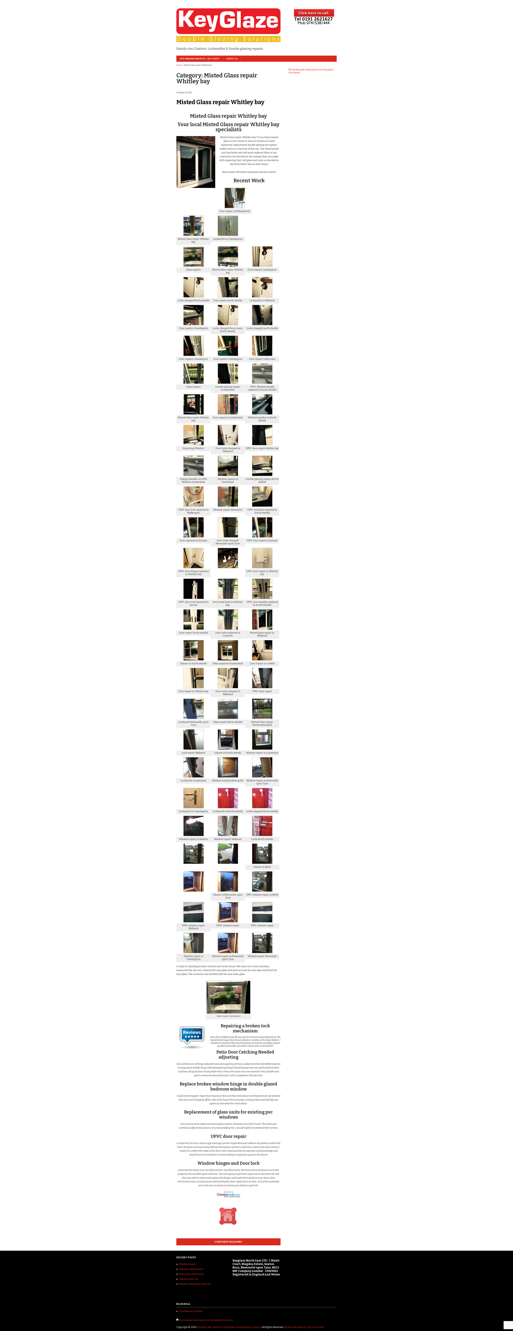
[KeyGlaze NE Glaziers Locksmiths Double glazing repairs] (228, 38)
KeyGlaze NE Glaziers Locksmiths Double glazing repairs (229, 1327)
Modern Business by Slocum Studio (304, 1327)
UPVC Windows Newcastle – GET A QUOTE (199, 59)
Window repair (187, 1264)
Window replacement (191, 1269)
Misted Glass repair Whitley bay (220, 102)
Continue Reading (228, 1241)
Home (179, 65)
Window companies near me (195, 1283)
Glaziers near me (188, 1279)
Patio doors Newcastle (191, 1274)
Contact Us (232, 59)
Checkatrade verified (190, 1311)
